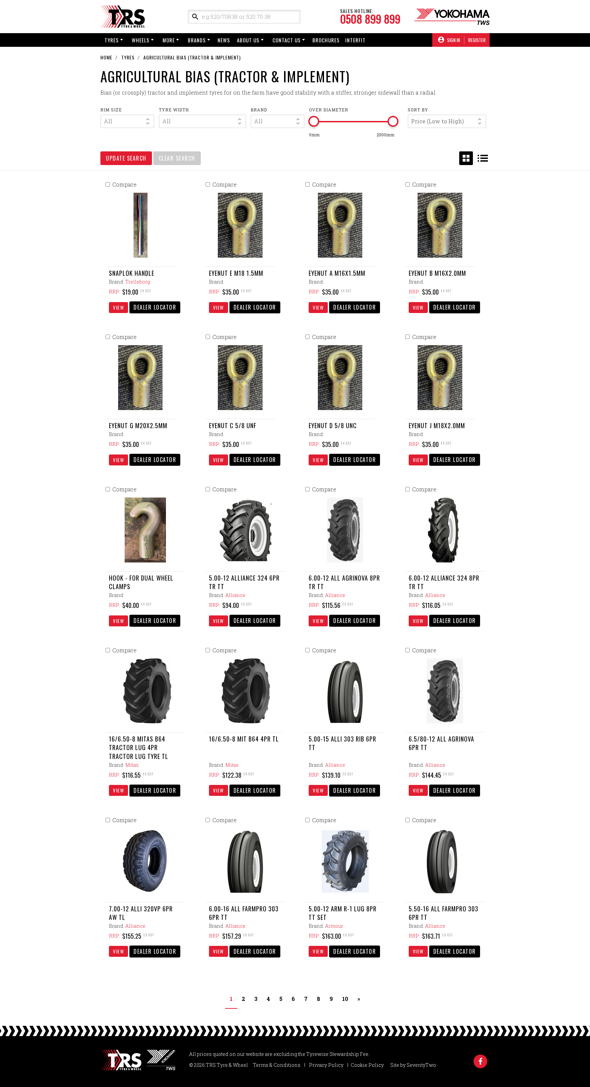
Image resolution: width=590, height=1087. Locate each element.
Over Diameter (328, 109)
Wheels (141, 40)
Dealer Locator (155, 307)
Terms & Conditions (276, 1065)
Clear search (177, 158)
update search (126, 158)
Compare (124, 184)
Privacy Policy (326, 1065)
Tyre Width (174, 109)
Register (477, 40)
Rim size (111, 109)
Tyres (111, 40)
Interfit (355, 40)
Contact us (286, 40)
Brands (197, 40)
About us (248, 40)
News (223, 40)
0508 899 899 (370, 18)
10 (345, 998)
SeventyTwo (421, 1065)
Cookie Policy (367, 1065)
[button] (127, 121)
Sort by (418, 109)
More (169, 40)
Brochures (326, 40)
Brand (259, 109)
